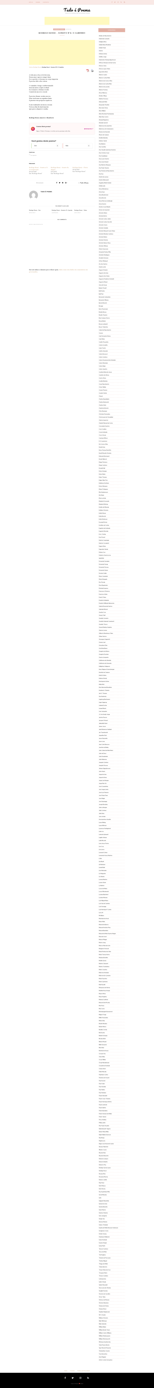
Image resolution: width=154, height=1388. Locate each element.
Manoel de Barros (104, 924)
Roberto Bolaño (103, 1161)
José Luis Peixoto (104, 792)
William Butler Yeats (104, 1330)
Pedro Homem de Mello (105, 1113)
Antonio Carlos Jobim (105, 219)
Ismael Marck (102, 708)
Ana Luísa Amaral (103, 162)
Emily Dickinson (103, 519)
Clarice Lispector (103, 420)
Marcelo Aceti (103, 936)
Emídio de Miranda (104, 507)
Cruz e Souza (102, 435)
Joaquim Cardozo (103, 762)
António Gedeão (103, 228)
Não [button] (77, 145)
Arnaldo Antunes (103, 258)
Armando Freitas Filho (105, 252)
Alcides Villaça (103, 96)
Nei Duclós (102, 1032)
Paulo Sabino (102, 1107)
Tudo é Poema (84, 183)
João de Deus (102, 753)
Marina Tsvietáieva (104, 966)
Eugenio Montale (103, 531)
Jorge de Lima (102, 774)
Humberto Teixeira (104, 690)
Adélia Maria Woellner (105, 44)
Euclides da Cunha (104, 525)
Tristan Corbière (103, 1276)
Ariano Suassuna (103, 249)
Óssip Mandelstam (104, 1062)
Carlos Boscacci (103, 354)
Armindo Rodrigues (104, 255)
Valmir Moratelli (103, 1285)
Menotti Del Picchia (104, 1002)
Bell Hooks (102, 291)
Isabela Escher (103, 705)
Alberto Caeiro (103, 74)
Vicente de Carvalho (104, 1294)
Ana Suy (101, 174)
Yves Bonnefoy (103, 1354)
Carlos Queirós (103, 369)
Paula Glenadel (103, 1095)
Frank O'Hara (102, 597)
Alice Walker (102, 110)
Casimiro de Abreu (104, 375)
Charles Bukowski (104, 402)
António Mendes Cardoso (106, 234)
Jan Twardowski (103, 732)
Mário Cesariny (103, 969)
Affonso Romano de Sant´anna (107, 62)
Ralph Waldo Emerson (105, 1134)
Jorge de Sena (103, 777)
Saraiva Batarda (103, 1206)
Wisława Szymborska (105, 1342)
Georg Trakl (102, 615)
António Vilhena (103, 246)
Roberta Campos (103, 1158)
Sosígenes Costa (103, 1231)
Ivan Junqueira (103, 711)
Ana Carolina (102, 147)
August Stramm (103, 270)
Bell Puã (101, 294)
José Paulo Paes (103, 795)
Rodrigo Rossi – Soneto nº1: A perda (62, 210)
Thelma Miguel (103, 1261)
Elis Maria (101, 495)
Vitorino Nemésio (104, 1303)
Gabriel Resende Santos (105, 606)
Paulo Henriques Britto (105, 1101)
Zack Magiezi (102, 1357)
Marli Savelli (102, 984)
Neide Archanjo (103, 1035)
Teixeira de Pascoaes (105, 1258)
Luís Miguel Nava (103, 900)
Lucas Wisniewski (104, 891)
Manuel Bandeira (103, 930)
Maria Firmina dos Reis (105, 951)
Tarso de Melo (103, 1252)
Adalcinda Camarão (104, 38)
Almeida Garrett (103, 122)
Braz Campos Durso (104, 318)
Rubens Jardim (103, 1179)
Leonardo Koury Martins (105, 855)
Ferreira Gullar (103, 573)
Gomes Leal (102, 642)
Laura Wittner (103, 825)
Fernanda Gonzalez (104, 561)
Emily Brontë (102, 516)
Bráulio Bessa (102, 312)
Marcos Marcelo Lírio (104, 945)
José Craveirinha (103, 786)
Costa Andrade (103, 432)
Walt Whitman (103, 1321)
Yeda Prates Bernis (104, 1345)
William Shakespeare (104, 1336)
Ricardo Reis (102, 1152)
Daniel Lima (102, 447)
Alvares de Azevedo (104, 132)
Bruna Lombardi (103, 324)
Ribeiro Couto (103, 1149)
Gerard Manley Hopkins (105, 627)
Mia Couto (102, 1008)
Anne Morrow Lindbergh (105, 201)
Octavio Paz (102, 1053)
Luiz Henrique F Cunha (105, 909)
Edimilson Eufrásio (104, 483)
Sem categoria (103, 1215)
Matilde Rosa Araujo (104, 990)
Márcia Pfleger (103, 939)
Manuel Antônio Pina (104, 927)
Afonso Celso (102, 65)
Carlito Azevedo (103, 351)
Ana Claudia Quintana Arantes (107, 150)
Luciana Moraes (103, 897)
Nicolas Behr (102, 1038)
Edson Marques (103, 486)
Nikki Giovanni (103, 1044)
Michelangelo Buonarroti (105, 1011)
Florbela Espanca (103, 588)
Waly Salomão (102, 1324)
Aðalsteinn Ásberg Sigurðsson (107, 59)
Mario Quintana (103, 981)
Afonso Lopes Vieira (104, 68)
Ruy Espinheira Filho (104, 1191)
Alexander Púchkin (104, 105)
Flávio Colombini (103, 576)
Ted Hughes (102, 1255)
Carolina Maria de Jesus (105, 372)
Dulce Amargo (103, 471)
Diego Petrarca (103, 462)
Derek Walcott (103, 459)
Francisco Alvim (103, 594)
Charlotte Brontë (103, 408)
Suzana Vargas (103, 1243)
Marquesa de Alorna (104, 987)
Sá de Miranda (103, 1194)
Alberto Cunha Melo (104, 77)
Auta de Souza (103, 285)
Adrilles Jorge (102, 56)
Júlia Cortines (102, 810)
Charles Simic (102, 405)
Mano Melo (102, 921)
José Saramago (103, 801)
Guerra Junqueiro (104, 657)
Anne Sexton (102, 204)
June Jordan (102, 816)
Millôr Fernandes (103, 1017)
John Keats (102, 771)
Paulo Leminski (103, 1104)
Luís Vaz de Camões (104, 903)
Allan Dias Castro (103, 117)
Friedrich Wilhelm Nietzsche (106, 603)
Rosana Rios (102, 1173)
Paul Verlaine (102, 1092)
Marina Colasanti (103, 963)
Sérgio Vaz (102, 1218)
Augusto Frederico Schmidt (106, 279)
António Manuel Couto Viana (107, 231)
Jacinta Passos (103, 717)
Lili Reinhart (102, 864)
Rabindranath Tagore (105, 1128)
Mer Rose (101, 1005)
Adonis (101, 50)
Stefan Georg (102, 1234)
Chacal (101, 396)
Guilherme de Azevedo (105, 663)
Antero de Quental (104, 210)
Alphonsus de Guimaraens (106, 129)
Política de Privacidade (83, 1371)
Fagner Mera (102, 546)
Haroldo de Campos (104, 672)
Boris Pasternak (103, 309)
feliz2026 (101, 558)
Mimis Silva (102, 1020)
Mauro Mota (102, 993)
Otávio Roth (102, 1068)
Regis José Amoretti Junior (106, 1143)
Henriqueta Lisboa (104, 681)
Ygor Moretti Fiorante (105, 1348)
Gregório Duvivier (104, 654)
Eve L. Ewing (102, 534)
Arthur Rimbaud (103, 261)
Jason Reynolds (103, 738)
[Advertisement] (77, 21)
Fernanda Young (103, 564)
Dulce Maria (102, 474)
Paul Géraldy (102, 1086)
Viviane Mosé (102, 1309)
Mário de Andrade (104, 972)
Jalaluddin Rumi (103, 723)
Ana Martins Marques (105, 165)
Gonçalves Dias (103, 645)
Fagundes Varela (103, 549)
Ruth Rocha (102, 1189)
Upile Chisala (102, 1282)
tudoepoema (102, 1279)
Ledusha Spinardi (103, 834)
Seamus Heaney (103, 1213)
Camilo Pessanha (103, 342)
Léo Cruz (101, 846)
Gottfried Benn (103, 648)
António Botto (103, 216)
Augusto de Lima (103, 273)
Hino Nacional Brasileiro (105, 687)
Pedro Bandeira (103, 1110)
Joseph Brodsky (103, 804)
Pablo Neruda (102, 1071)
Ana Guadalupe (103, 156)
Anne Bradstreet (103, 195)
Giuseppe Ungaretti (104, 639)
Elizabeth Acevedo (104, 501)
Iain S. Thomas (103, 693)
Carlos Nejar (102, 366)
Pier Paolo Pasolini (104, 1125)
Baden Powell (102, 288)
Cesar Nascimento (104, 384)
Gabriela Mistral (103, 609)
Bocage (101, 306)
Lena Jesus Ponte (104, 843)
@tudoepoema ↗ (88, 128)
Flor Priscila (102, 582)
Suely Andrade (103, 1239)
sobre (38, 2)
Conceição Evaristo (104, 426)
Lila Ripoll (101, 861)
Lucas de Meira (103, 888)
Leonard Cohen (103, 852)
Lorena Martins (103, 879)
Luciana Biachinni (103, 894)
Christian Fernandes (104, 414)
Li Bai (100, 858)
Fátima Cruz (102, 552)
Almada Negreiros (104, 120)
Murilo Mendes (103, 1023)
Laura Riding (102, 822)
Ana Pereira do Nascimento (106, 171)
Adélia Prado (102, 47)
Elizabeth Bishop (103, 504)
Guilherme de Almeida (105, 660)
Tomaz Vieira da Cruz (104, 1270)
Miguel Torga (102, 1014)
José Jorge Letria (103, 789)
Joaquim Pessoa (103, 765)
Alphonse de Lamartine (105, 126)
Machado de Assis (104, 918)
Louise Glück (102, 882)
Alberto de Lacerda (104, 86)
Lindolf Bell (102, 867)
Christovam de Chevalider (106, 417)
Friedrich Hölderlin (104, 600)
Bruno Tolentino (103, 327)
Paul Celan (102, 1083)
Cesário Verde (103, 393)
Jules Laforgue (103, 807)
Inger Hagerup (103, 702)
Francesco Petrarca (104, 591)
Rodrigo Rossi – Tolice (80, 210)
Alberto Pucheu (103, 89)
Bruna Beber (102, 321)
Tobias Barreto (103, 1267)
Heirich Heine (102, 675)
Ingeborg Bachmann (104, 699)
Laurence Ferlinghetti (105, 828)
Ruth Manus (102, 1185)
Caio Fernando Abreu (105, 336)
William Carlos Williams (105, 1333)
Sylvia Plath (102, 1246)
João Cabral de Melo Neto (106, 750)
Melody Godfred (103, 999)
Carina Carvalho (103, 345)
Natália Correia (103, 1029)
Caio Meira (102, 339)
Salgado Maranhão (104, 1201)
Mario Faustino (103, 978)
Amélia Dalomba (103, 138)
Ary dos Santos (103, 264)
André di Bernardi (104, 180)
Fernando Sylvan (103, 570)
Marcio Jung (102, 942)
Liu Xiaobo (102, 876)
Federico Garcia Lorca (105, 555)
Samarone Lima (103, 1203)
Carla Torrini (102, 348)
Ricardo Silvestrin (103, 1155)
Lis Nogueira (102, 873)
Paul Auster (102, 1080)
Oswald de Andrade (104, 1065)
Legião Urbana (103, 837)
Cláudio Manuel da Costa (106, 423)
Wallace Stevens (103, 1318)
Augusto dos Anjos (104, 276)
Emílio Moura (102, 513)
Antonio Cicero (103, 225)
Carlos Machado (103, 363)
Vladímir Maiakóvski (104, 1312)
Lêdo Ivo (101, 831)
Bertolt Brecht (103, 303)
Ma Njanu (101, 915)
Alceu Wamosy (103, 93)
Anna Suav (102, 192)
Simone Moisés (103, 1222)
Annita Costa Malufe (104, 207)
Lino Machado (102, 870)
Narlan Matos (102, 1026)
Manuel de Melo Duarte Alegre (107, 933)
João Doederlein (103, 756)
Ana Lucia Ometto (104, 159)
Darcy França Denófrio (105, 450)
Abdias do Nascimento (105, 35)
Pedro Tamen (102, 1116)
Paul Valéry (102, 1089)
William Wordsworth (104, 1339)
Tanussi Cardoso (103, 1249)
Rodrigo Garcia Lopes (105, 1167)
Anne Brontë (102, 198)
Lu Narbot (101, 885)
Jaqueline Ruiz (103, 735)
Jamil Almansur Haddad (105, 729)
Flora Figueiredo (103, 585)
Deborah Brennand (104, 456)
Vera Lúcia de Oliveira (105, 1288)
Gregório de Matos (104, 651)
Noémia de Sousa (103, 1050)
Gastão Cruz (102, 612)
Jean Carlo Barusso (104, 744)
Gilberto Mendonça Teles (106, 633)
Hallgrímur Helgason (104, 666)
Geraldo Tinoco (103, 624)
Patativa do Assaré (104, 1077)
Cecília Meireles (103, 381)
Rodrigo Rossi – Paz (35, 210)
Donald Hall (102, 468)
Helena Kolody (103, 678)
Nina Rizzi (101, 1047)
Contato (46, 2)
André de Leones (103, 177)
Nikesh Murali (102, 1041)
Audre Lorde (102, 267)
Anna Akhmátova (103, 189)
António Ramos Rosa (104, 243)
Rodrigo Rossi (59, 29)
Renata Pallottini (103, 1146)
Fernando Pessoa (103, 567)
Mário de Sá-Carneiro (105, 975)
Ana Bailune (102, 144)
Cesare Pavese (103, 390)
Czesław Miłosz (103, 438)
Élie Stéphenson (103, 492)
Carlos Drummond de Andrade (107, 360)
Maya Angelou (103, 996)
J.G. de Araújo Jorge (104, 714)
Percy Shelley (102, 1119)
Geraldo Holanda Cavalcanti (106, 621)
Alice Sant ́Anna (103, 108)
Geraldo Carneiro (103, 618)
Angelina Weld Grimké (105, 183)
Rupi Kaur (101, 1182)
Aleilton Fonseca (103, 98)
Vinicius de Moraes (104, 1300)
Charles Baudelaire (104, 399)
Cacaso (101, 333)
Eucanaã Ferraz (103, 522)
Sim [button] (46, 145)
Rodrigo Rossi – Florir (80, 167)
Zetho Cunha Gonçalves (105, 1360)
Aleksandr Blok (103, 101)
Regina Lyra (102, 1140)
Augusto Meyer (103, 282)
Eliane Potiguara (103, 489)
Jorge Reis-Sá (102, 783)
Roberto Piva (102, 1164)
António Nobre (103, 237)
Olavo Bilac (102, 1056)
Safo (100, 1197)
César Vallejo (102, 387)
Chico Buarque (103, 411)
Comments (40, 183)
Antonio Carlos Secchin (105, 222)
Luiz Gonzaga (102, 906)
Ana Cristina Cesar (104, 153)
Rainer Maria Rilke (104, 1131)
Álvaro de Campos (104, 134)
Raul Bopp (101, 1137)
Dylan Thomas (103, 477)
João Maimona (103, 759)
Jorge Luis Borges (104, 780)
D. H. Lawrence (103, 441)
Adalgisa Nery (102, 41)
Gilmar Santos (103, 636)
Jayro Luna (102, 741)
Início (31, 2)
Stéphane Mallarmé (104, 1237)
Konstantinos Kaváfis (105, 819)
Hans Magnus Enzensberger (106, 669)
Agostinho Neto (103, 72)
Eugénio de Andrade (104, 528)
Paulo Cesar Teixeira (104, 1098)
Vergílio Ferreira (103, 1291)
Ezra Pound (102, 537)
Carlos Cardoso (103, 357)
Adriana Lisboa (103, 53)
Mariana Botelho (103, 957)
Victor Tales (102, 1297)
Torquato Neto (103, 1273)
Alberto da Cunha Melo (105, 84)
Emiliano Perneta (103, 510)
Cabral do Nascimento (105, 330)
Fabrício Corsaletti (104, 543)
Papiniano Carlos (103, 1074)
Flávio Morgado (103, 579)
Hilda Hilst (101, 684)
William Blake (102, 1327)
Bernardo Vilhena (103, 300)
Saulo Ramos (102, 1210)
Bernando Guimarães (105, 297)
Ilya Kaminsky (102, 696)
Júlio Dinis (101, 813)
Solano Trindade (103, 1225)
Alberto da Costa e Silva (105, 80)
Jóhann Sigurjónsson (104, 768)
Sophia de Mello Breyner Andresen (108, 1227)
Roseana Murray (103, 1177)
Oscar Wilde (102, 1059)
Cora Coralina (102, 429)
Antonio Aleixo (103, 213)
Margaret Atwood (104, 948)
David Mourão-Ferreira (105, 453)
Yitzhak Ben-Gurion (104, 1351)
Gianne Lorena (103, 630)
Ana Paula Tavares (104, 168)
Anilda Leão (102, 186)
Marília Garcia (102, 960)
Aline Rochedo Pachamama (106, 114)
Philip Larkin (102, 1122)
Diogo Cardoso (103, 465)
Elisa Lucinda (102, 498)
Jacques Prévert (103, 720)
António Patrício (103, 240)
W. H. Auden (102, 1315)
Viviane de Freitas (104, 1306)
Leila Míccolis (102, 840)
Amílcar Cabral (103, 141)
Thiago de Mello (103, 1264)
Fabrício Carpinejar (104, 540)
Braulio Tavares (103, 315)
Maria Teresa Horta (104, 954)
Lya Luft (101, 912)
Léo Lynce (101, 849)
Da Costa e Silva (103, 444)
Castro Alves (102, 378)
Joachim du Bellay (104, 747)
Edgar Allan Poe (103, 480)
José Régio (102, 798)
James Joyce (102, 726)
